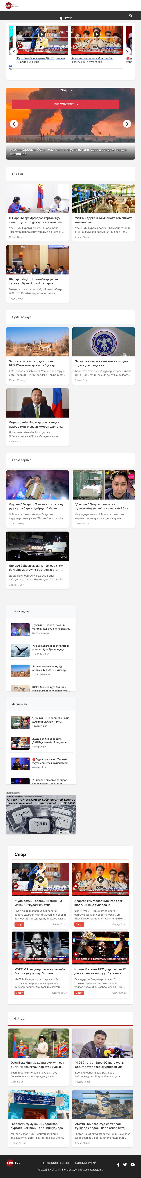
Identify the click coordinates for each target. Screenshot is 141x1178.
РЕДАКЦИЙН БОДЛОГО (56, 1162)
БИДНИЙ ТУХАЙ (85, 1162)
